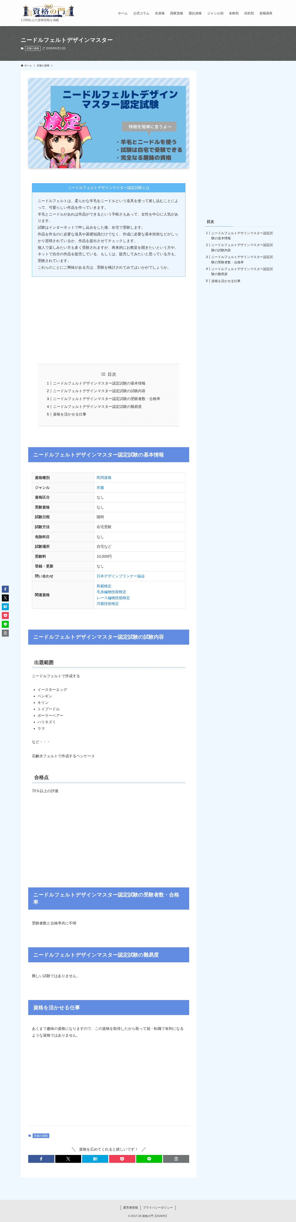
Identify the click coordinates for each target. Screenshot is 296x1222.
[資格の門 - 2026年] (48, 11)
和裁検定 (104, 586)
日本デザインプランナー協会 (121, 576)
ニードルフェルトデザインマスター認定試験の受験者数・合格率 (106, 399)
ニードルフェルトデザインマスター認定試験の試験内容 (99, 391)
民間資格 (104, 478)
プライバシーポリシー (158, 1207)
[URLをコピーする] (176, 1159)
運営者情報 (130, 1207)
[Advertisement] (108, 316)
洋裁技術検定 (108, 604)
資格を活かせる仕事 (69, 414)
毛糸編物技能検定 (111, 592)
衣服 (100, 487)
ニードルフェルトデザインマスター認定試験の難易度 (97, 407)
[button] (41, 1159)
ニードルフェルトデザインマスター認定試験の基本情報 (99, 383)
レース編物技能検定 (113, 598)
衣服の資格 (32, 48)
